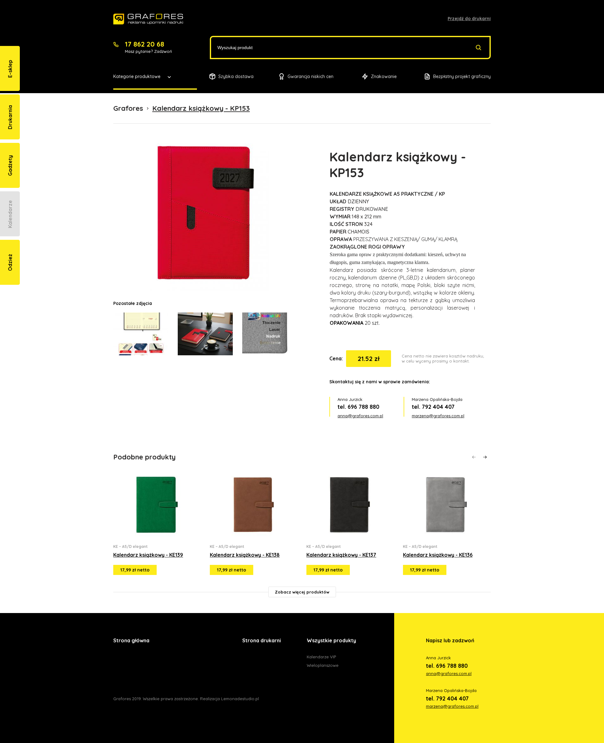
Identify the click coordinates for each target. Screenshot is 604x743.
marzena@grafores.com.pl (438, 415)
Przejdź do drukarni (469, 18)
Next (484, 457)
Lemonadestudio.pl (240, 698)
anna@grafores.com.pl (360, 415)
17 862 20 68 (144, 44)
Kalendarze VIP (321, 656)
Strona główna (131, 640)
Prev (473, 457)
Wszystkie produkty (331, 640)
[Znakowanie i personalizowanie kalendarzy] (148, 19)
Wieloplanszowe (322, 665)
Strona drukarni (261, 640)
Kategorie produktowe (136, 76)
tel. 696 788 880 (358, 406)
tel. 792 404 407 (433, 406)
